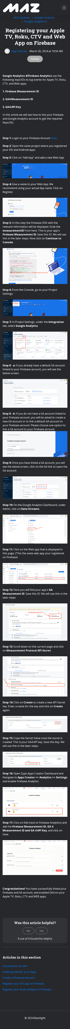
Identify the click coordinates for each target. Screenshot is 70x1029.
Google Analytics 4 (35, 21)
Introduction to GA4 (15, 966)
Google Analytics (45, 17)
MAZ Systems (22, 17)
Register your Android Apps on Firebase (27, 989)
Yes (41, 931)
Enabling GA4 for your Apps (19, 972)
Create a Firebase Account (18, 978)
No (28, 931)
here (53, 138)
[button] (64, 8)
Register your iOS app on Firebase (23, 983)
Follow (35, 59)
